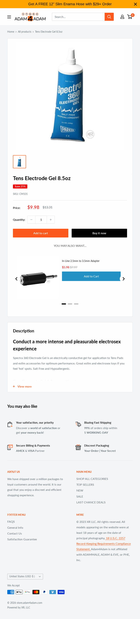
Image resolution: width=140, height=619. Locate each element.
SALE (79, 496)
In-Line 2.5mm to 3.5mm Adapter (81, 260)
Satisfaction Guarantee (22, 539)
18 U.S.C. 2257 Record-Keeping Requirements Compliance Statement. (103, 543)
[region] (70, 4)
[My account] (122, 17)
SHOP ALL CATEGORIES (92, 478)
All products (24, 31)
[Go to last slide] (16, 278)
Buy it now (99, 233)
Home (10, 31)
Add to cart (40, 233)
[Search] (109, 17)
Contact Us (14, 533)
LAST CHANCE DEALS (91, 502)
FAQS (11, 521)
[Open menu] (9, 16)
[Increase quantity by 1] (51, 219)
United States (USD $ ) (22, 576)
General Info (15, 527)
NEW (79, 490)
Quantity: (19, 219)
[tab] (64, 303)
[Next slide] (123, 278)
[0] (129, 17)
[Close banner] (135, 4)
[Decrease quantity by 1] (31, 219)
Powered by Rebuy (70, 308)
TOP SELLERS (85, 484)
